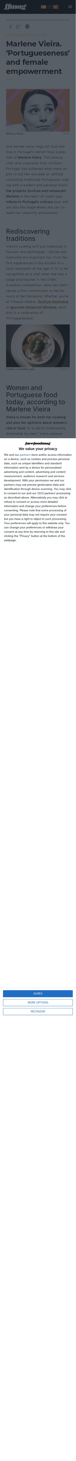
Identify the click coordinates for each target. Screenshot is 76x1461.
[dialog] (38, 949)
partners (25, 454)
